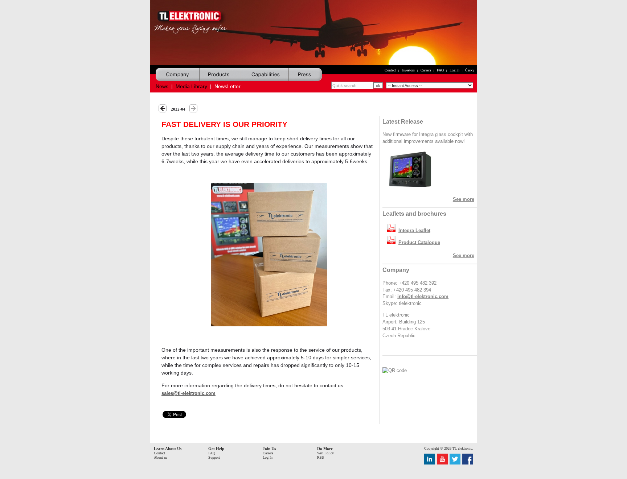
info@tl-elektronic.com (422, 296)
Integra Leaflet (414, 230)
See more (463, 199)
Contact (390, 70)
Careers (426, 70)
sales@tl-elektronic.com (188, 393)
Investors (408, 70)
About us (160, 457)
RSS (320, 457)
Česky (469, 70)
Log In (454, 70)
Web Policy (325, 453)
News (162, 86)
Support (214, 457)
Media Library (191, 86)
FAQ (440, 70)
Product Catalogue (419, 242)
